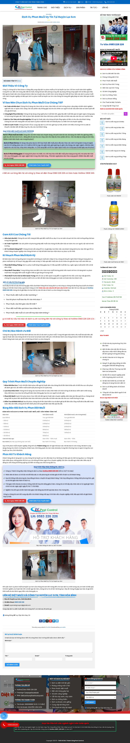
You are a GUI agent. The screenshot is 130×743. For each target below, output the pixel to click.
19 (104, 324)
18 (100, 324)
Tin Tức (93, 7)
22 (117, 324)
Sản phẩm (80, 7)
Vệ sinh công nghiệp (59, 694)
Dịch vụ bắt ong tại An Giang (115, 151)
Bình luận (8, 640)
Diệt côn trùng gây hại (60, 691)
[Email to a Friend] (47, 621)
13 (108, 321)
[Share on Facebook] (40, 621)
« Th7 (102, 331)
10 (125, 318)
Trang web (68, 656)
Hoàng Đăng (56, 22)
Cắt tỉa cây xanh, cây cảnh (62, 697)
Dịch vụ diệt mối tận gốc (61, 683)
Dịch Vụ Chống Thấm (109, 95)
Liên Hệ (105, 7)
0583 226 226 (19, 602)
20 (109, 324)
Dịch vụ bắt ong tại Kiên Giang (115, 145)
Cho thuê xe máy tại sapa (62, 707)
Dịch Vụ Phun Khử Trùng (110, 84)
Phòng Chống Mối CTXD (110, 77)
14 (113, 321)
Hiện (19, 81)
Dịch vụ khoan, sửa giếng (61, 702)
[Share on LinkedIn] (53, 621)
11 (100, 321)
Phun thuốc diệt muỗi (60, 688)
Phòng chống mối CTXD (61, 686)
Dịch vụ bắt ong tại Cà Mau (114, 122)
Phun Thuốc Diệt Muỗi (109, 81)
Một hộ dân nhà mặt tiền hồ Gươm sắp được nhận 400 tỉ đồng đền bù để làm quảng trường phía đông (114, 351)
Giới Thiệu (55, 7)
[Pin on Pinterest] (50, 621)
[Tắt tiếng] (122, 64)
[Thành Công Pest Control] (23, 7)
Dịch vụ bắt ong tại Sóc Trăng (115, 133)
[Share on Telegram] (57, 621)
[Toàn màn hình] (125, 64)
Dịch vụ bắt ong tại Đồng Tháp (115, 156)
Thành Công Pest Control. (75, 740)
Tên (6, 656)
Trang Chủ (42, 7)
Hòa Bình (49, 14)
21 (112, 324)
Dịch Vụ (67, 7)
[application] (113, 58)
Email (37, 656)
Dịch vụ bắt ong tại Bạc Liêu (114, 127)
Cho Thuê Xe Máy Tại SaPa (111, 102)
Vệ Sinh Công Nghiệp (109, 91)
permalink (62, 627)
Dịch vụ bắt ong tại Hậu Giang (115, 139)
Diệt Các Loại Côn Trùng (110, 88)
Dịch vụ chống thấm (59, 699)
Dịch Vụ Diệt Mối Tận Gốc (111, 74)
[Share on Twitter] (43, 621)
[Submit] (125, 114)
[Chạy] (102, 64)
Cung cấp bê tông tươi (60, 705)
